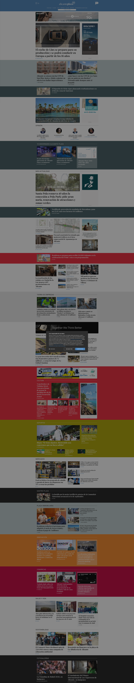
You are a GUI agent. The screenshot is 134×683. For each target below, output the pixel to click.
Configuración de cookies (53, 346)
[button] (52, 349)
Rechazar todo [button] (69, 348)
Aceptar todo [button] (80, 348)
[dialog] (67, 341)
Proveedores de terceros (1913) (76, 339)
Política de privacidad (61, 346)
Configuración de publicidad (58, 344)
